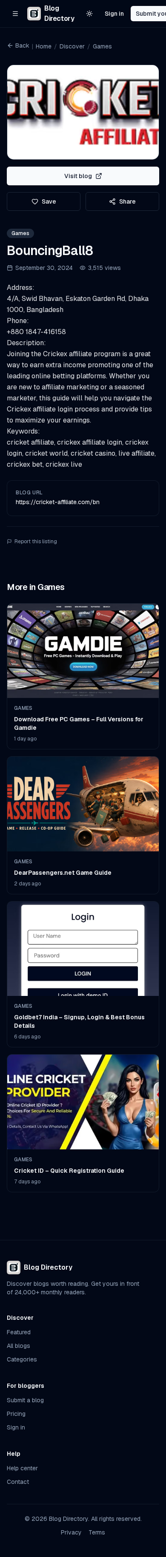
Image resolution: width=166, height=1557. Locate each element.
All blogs (18, 1346)
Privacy (71, 1532)
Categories (22, 1359)
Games (102, 46)
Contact (18, 1482)
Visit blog (78, 176)
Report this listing (35, 541)
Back (22, 45)
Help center (22, 1468)
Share (127, 201)
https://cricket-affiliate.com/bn (58, 502)
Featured (19, 1332)
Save (49, 201)
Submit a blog (25, 1400)
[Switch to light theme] (89, 13)
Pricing (16, 1414)
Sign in (114, 13)
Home (44, 46)
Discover (72, 46)
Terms (97, 1532)
